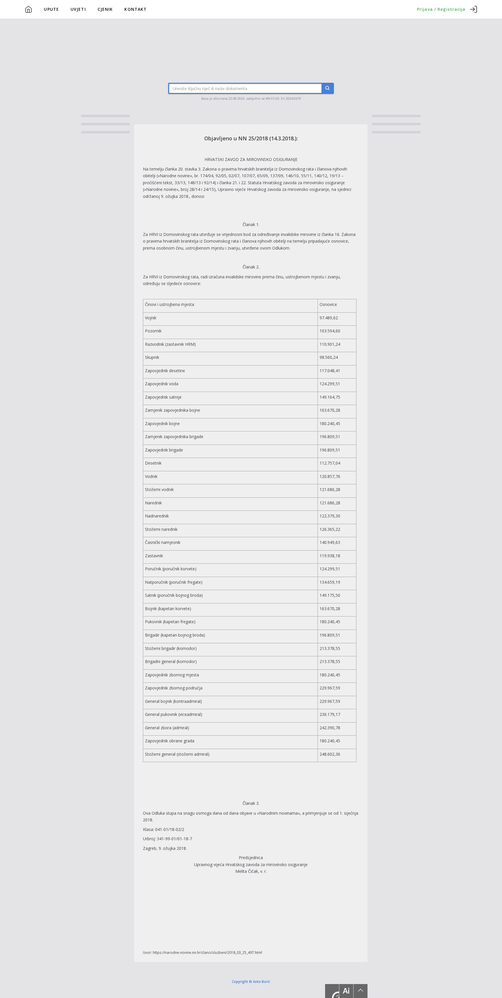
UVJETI (78, 9)
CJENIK (105, 9)
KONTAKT (135, 9)
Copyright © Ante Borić (251, 981)
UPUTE (51, 9)
